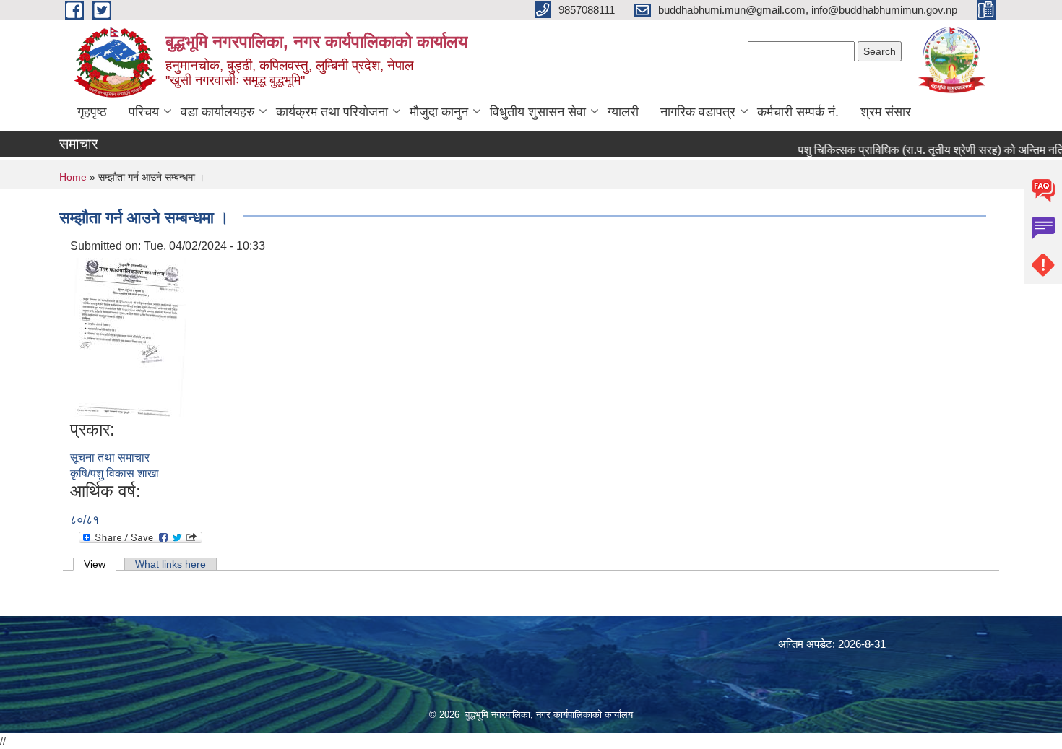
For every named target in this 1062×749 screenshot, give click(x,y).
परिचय (144, 112)
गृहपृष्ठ (92, 112)
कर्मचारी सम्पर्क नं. (798, 112)
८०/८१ (84, 520)
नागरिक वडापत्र (697, 112)
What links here (170, 564)
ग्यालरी (623, 112)
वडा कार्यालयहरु (217, 112)
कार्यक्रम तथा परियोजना (332, 112)
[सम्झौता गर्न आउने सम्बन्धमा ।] (130, 336)
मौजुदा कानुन (439, 112)
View (100, 564)
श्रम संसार (885, 112)
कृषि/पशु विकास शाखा (114, 473)
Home (73, 177)
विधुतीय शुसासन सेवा (538, 112)
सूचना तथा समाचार (110, 457)
